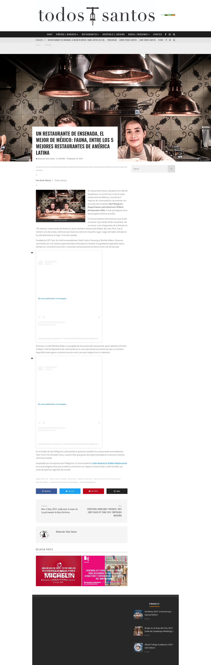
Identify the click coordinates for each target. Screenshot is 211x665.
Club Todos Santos (147, 40)
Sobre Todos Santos (128, 40)
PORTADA (61, 159)
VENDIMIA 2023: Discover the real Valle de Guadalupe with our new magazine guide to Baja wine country (89, 40)
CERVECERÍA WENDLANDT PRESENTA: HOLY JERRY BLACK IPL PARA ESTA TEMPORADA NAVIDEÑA (104, 511)
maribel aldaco (42, 482)
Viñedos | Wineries (66, 34)
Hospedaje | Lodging (114, 34)
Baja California (42, 479)
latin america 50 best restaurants (107, 479)
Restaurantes (89, 34)
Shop (49, 34)
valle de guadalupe (88, 482)
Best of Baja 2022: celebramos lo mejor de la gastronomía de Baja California (59, 509)
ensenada (72, 479)
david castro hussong (58, 479)
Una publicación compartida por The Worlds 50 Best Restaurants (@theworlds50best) (71, 338)
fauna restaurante (86, 479)
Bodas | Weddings (138, 34)
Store (160, 40)
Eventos (157, 34)
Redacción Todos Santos (46, 158)
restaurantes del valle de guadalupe (65, 482)
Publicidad (112, 40)
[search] (171, 168)
